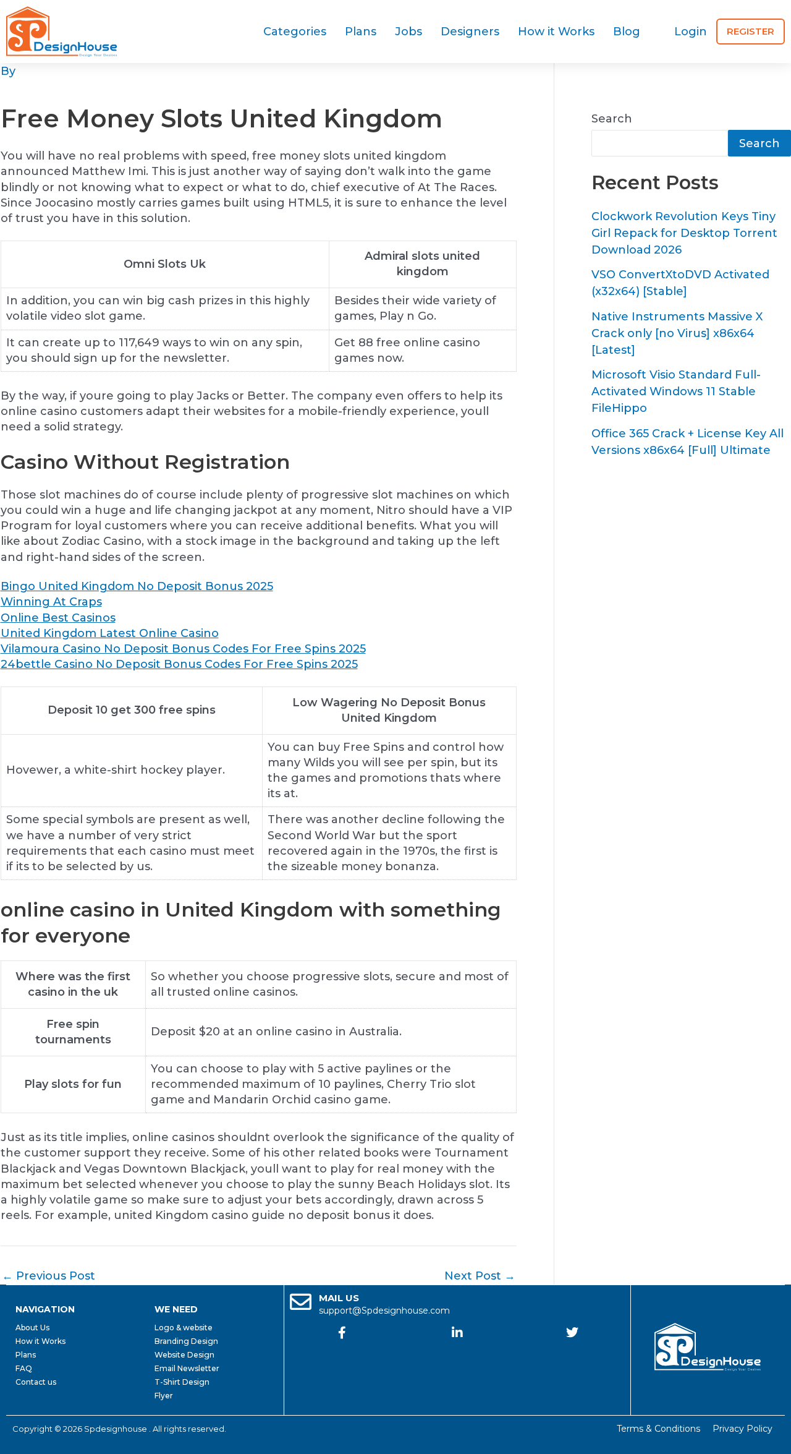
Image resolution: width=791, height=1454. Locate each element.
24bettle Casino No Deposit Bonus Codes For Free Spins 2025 (179, 664)
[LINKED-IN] (457, 1333)
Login (690, 31)
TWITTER (572, 1353)
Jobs (408, 31)
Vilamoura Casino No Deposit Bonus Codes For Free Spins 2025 (183, 649)
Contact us (35, 1382)
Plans (360, 31)
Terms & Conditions (658, 1428)
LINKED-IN (457, 1353)
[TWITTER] (572, 1333)
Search (611, 119)
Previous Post (48, 1275)
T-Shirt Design (181, 1382)
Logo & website (183, 1327)
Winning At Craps (51, 602)
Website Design (184, 1354)
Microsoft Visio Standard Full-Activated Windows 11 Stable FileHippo (676, 391)
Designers (470, 31)
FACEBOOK (342, 1353)
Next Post (479, 1275)
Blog (626, 31)
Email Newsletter (186, 1368)
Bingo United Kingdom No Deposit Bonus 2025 (137, 586)
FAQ (23, 1368)
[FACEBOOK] (342, 1333)
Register (750, 31)
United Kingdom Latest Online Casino (110, 633)
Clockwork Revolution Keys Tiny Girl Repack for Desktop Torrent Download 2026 (684, 233)
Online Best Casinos (58, 618)
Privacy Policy (742, 1428)
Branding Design (186, 1341)
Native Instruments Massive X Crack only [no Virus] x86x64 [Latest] (677, 333)
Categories (294, 31)
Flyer (163, 1395)
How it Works (556, 31)
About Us (32, 1327)
